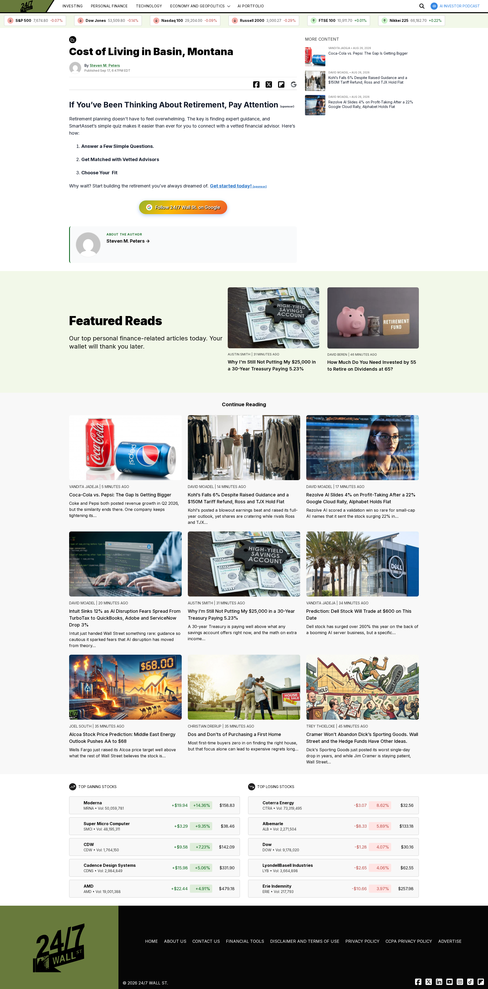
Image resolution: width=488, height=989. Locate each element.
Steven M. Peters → (128, 241)
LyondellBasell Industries (288, 865)
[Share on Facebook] (256, 84)
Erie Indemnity (277, 886)
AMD (89, 886)
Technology (149, 6)
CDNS (89, 871)
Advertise (450, 941)
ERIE (266, 891)
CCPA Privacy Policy (409, 941)
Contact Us (206, 941)
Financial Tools (245, 941)
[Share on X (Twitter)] (269, 84)
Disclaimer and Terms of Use (304, 941)
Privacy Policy (362, 941)
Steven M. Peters (105, 65)
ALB (266, 829)
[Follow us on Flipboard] (281, 84)
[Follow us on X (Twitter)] (428, 982)
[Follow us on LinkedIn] (439, 982)
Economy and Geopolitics (197, 6)
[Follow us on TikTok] (470, 982)
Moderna (93, 802)
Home (151, 941)
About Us (175, 941)
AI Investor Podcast (460, 6)
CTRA (267, 808)
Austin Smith (239, 354)
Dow (267, 844)
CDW (89, 844)
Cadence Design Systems (110, 865)
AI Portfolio (251, 6)
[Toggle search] (421, 6)
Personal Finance (109, 6)
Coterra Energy (278, 802)
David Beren (337, 354)
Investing (73, 6)
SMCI (88, 829)
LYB (266, 871)
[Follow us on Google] (294, 84)
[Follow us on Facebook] (418, 982)
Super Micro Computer (107, 823)
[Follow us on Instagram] (460, 982)
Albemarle (273, 823)
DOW (267, 850)
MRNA (89, 808)
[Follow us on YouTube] (449, 982)
